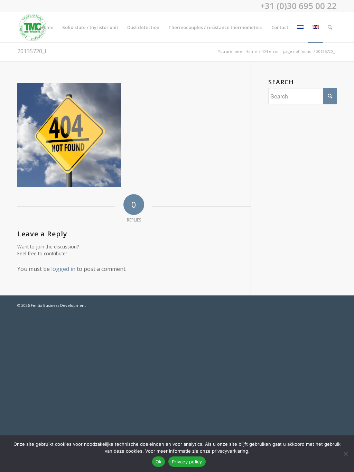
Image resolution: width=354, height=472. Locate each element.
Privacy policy (187, 461)
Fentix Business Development (58, 305)
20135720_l (31, 51)
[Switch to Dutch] (300, 27)
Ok (159, 461)
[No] (345, 453)
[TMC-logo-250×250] (32, 27)
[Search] (330, 27)
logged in (63, 269)
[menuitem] (47, 27)
